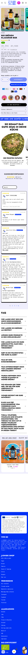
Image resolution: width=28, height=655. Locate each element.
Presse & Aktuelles (6, 620)
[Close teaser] (16, 649)
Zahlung (3, 625)
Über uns (3, 577)
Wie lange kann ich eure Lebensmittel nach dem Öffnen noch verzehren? (12, 345)
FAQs (2, 617)
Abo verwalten (5, 583)
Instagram (3, 594)
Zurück (3, 32)
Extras (3, 571)
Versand (3, 622)
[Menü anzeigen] (1, 3)
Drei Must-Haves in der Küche (9, 113)
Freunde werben (5, 586)
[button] (4, 40)
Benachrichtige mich (18, 84)
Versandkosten (13, 49)
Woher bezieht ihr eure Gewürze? (12, 396)
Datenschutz (4, 636)
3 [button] (14, 305)
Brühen (3, 563)
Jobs (2, 614)
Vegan (2, 561)
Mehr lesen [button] (5, 250)
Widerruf (3, 630)
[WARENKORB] (25, 3)
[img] (6, 193)
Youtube (3, 600)
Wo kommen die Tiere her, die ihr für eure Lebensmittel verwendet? (11, 387)
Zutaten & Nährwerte (6, 109)
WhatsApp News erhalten (7, 591)
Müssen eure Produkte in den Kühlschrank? (11, 336)
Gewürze (3, 566)
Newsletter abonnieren (7, 589)
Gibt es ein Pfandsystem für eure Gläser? (12, 354)
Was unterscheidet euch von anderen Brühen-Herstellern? (12, 369)
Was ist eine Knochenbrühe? (8, 361)
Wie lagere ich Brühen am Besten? (11, 329)
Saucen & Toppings (6, 569)
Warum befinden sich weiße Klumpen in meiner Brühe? (11, 378)
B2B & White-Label (6, 558)
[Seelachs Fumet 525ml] (12, 451)
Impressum (3, 638)
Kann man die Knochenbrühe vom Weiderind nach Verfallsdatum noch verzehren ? (11, 406)
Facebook (3, 597)
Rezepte (3, 574)
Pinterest (3, 602)
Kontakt (3, 611)
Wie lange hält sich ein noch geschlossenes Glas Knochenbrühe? (12, 321)
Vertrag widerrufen (6, 628)
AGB (2, 633)
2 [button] (12, 305)
